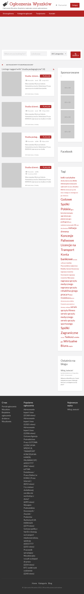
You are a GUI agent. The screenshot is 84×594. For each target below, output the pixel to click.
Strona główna (8, 13)
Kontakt (52, 13)
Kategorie (42, 583)
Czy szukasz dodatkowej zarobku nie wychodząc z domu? (29, 493)
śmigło (70, 346)
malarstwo (74, 266)
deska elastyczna (66, 181)
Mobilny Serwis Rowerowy (70, 269)
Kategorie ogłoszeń (24, 13)
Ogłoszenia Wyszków (31, 3)
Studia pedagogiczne (34, 137)
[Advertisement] (42, 33)
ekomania (65, 195)
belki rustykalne (68, 177)
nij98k (36, 141)
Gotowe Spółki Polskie (66, 204)
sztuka (62, 337)
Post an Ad (62, 5)
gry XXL (74, 225)
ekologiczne (67, 192)
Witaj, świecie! (67, 370)
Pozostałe (31, 80)
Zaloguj (75, 5)
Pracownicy (64, 304)
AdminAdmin (66, 373)
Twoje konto (40, 13)
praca (64, 294)
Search (75, 55)
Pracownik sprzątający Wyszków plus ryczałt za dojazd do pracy (31, 556)
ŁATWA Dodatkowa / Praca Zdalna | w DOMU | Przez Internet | (30, 475)
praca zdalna (70, 301)
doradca (70, 187)
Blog (50, 583)
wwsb (36, 80)
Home (34, 583)
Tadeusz (69, 336)
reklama (68, 307)
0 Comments (68, 375)
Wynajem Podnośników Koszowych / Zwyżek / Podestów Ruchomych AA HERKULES (30, 514)
